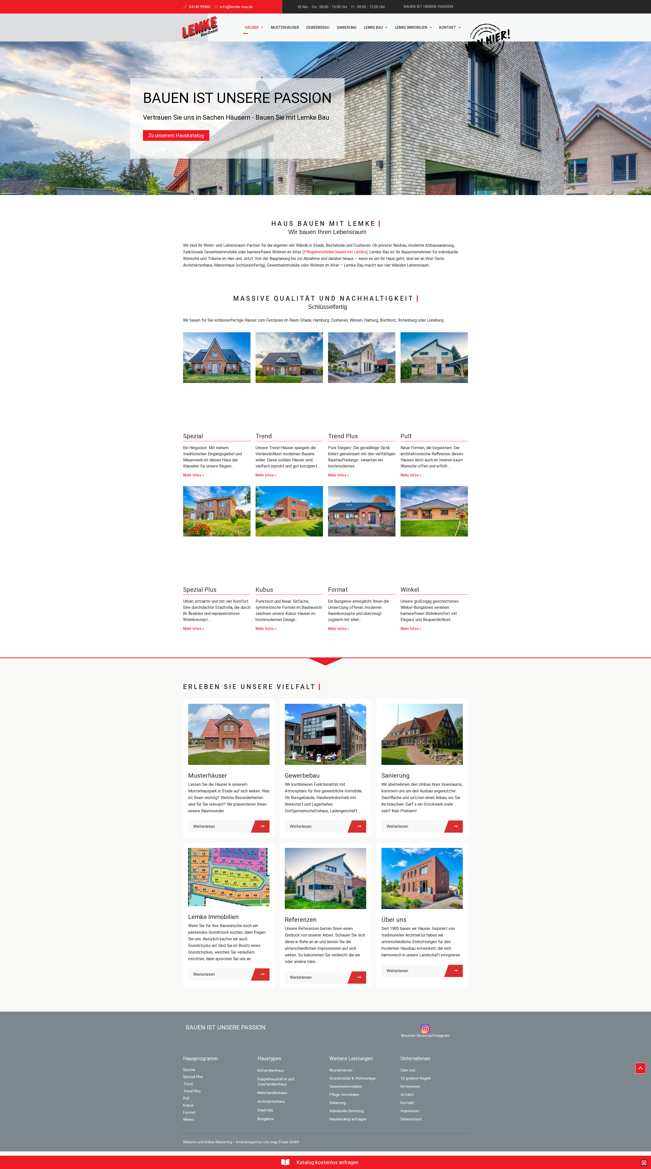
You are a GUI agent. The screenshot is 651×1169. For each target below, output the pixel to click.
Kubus (264, 589)
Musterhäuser (285, 27)
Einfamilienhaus (270, 1070)
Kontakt (447, 27)
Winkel (410, 589)
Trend (264, 436)
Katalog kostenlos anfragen (328, 1162)
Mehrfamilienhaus (272, 1093)
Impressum (410, 1111)
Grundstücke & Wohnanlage (352, 1078)
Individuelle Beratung (346, 1111)
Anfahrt (407, 1094)
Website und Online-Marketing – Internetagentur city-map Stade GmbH (241, 1142)
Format (338, 589)
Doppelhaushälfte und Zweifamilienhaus (275, 1082)
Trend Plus (343, 436)
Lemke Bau (373, 27)
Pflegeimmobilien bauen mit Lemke (335, 252)
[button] (6, 118)
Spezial (193, 436)
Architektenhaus (271, 1101)
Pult (406, 436)
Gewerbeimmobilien (345, 1086)
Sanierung (347, 27)
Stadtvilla (265, 1110)
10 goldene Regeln (416, 1078)
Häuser (252, 27)
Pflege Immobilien (344, 1094)
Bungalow (265, 1119)
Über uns (393, 919)
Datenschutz (411, 1119)
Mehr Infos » (193, 475)
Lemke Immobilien (411, 27)
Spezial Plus (199, 589)
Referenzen (301, 919)
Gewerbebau (317, 27)
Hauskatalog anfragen (348, 1119)
